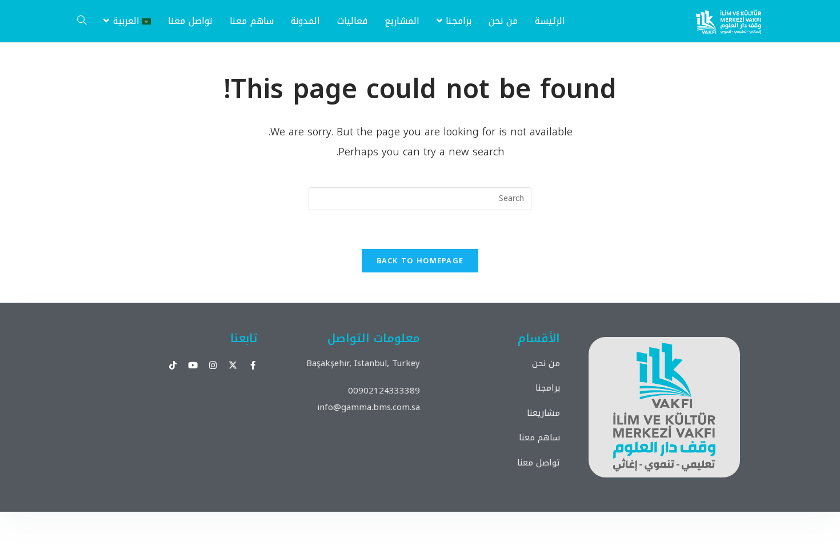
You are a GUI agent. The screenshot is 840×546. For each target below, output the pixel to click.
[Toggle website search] (82, 21)
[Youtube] (193, 365)
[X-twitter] (233, 365)
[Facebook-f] (253, 365)
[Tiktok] (173, 365)
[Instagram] (213, 365)
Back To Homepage (420, 261)
